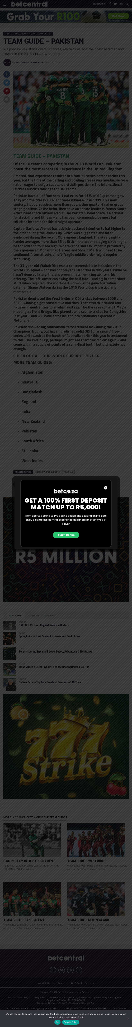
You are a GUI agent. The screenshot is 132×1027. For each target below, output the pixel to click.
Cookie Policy (71, 1022)
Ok (57, 1022)
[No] (128, 1018)
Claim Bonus (66, 535)
